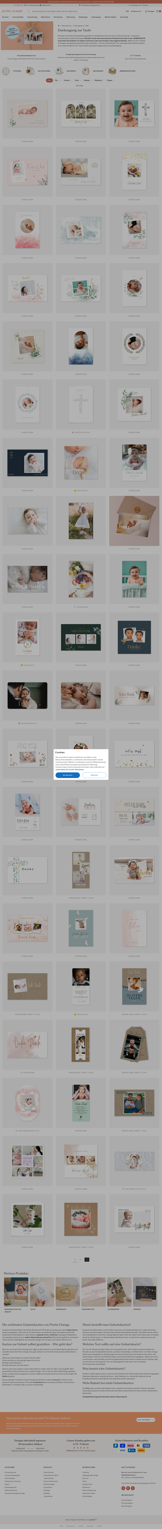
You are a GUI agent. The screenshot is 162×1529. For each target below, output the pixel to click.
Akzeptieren (67, 775)
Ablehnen (94, 775)
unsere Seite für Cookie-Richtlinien (70, 770)
